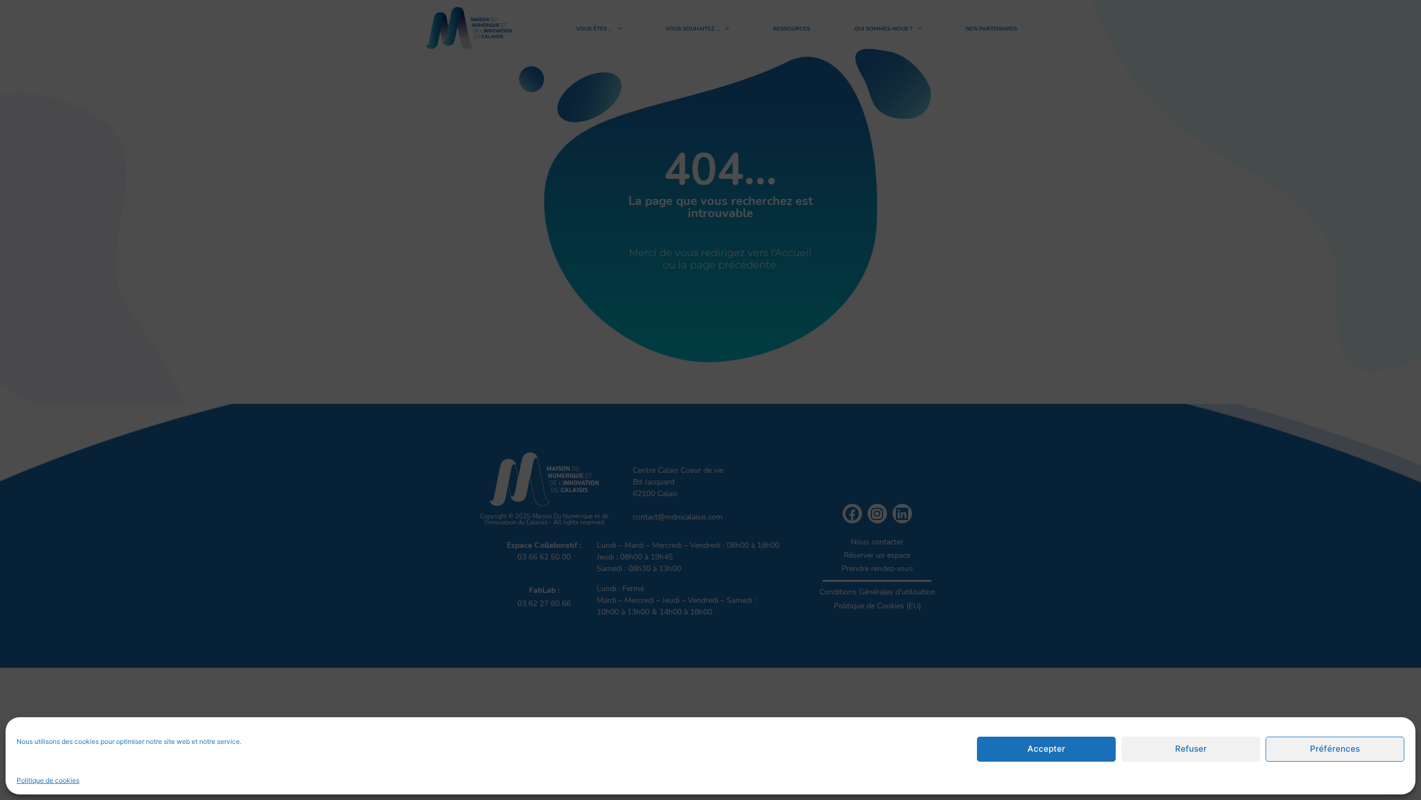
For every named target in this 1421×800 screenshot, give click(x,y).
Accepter (1046, 749)
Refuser (1191, 749)
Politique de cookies (48, 780)
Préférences (1335, 749)
